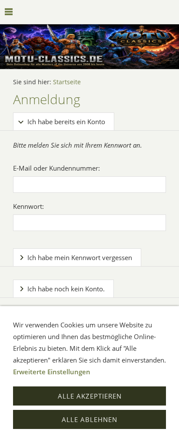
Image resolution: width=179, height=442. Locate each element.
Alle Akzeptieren (90, 396)
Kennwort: (28, 206)
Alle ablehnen (89, 419)
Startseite (67, 82)
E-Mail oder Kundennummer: (56, 168)
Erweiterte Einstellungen (51, 371)
